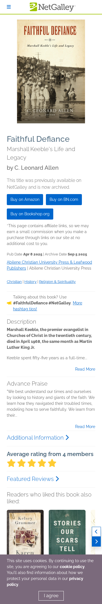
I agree (51, 595)
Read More (85, 369)
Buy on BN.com (64, 199)
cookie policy (72, 566)
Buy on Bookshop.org (30, 214)
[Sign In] (8, 6)
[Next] (96, 542)
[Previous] (96, 532)
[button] (25, 539)
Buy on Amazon (24, 199)
